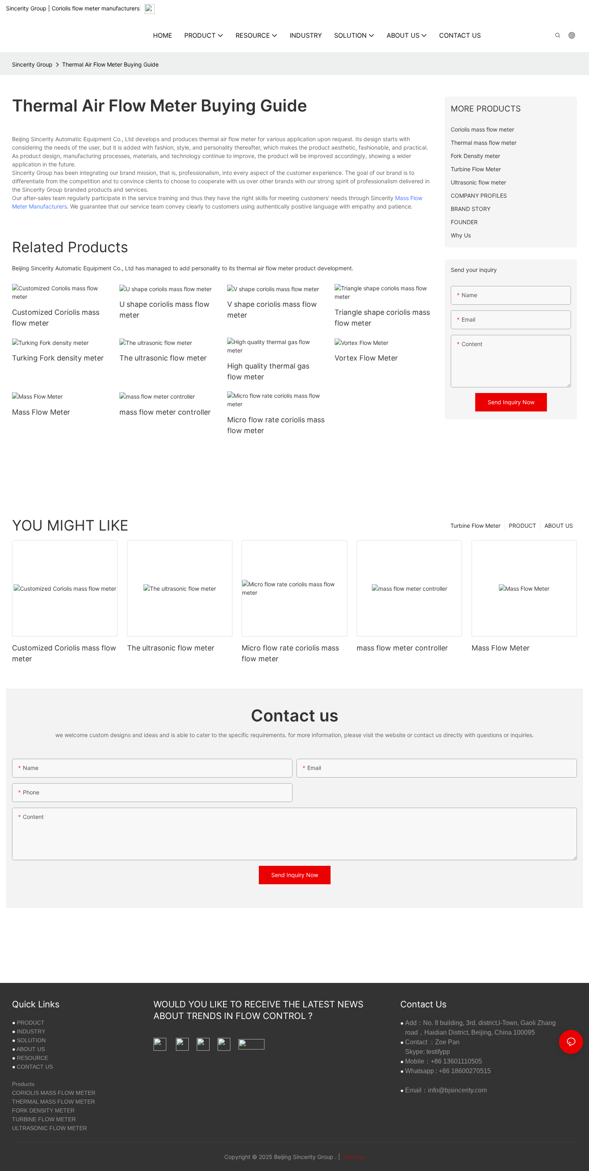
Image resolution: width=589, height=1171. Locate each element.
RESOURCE (32, 1058)
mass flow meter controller (165, 412)
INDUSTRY (31, 1031)
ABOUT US (559, 525)
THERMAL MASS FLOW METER (53, 1101)
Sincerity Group (32, 64)
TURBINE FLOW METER (44, 1119)
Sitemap (353, 1156)
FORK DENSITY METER (43, 1110)
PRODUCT (522, 525)
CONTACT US (35, 1067)
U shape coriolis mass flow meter (164, 309)
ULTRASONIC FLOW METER (49, 1128)
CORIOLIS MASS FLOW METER (53, 1093)
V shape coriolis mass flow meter (272, 309)
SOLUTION (31, 1040)
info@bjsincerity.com (457, 1090)
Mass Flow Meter (41, 412)
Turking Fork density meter (58, 358)
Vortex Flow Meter (366, 358)
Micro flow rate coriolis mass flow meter (276, 425)
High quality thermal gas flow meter (268, 371)
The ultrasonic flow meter (163, 358)
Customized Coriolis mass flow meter (55, 317)
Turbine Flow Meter (475, 525)
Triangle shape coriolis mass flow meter (382, 317)
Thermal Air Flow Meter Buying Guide (110, 64)
